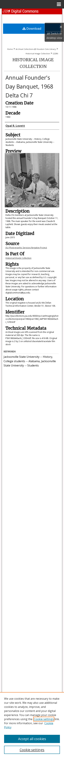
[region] (32, 725)
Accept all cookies (32, 739)
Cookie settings (44, 719)
